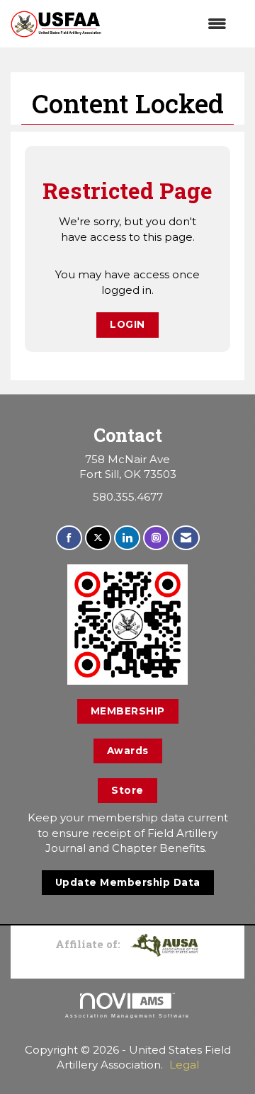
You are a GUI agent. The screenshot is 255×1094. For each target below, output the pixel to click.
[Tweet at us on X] (98, 537)
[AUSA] (164, 944)
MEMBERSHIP (128, 711)
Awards (128, 750)
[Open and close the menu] (171, 23)
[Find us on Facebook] (69, 537)
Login (127, 324)
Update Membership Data (127, 882)
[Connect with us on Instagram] (156, 537)
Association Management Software (127, 1015)
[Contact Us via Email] (186, 537)
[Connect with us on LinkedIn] (127, 537)
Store (127, 790)
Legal (184, 1064)
